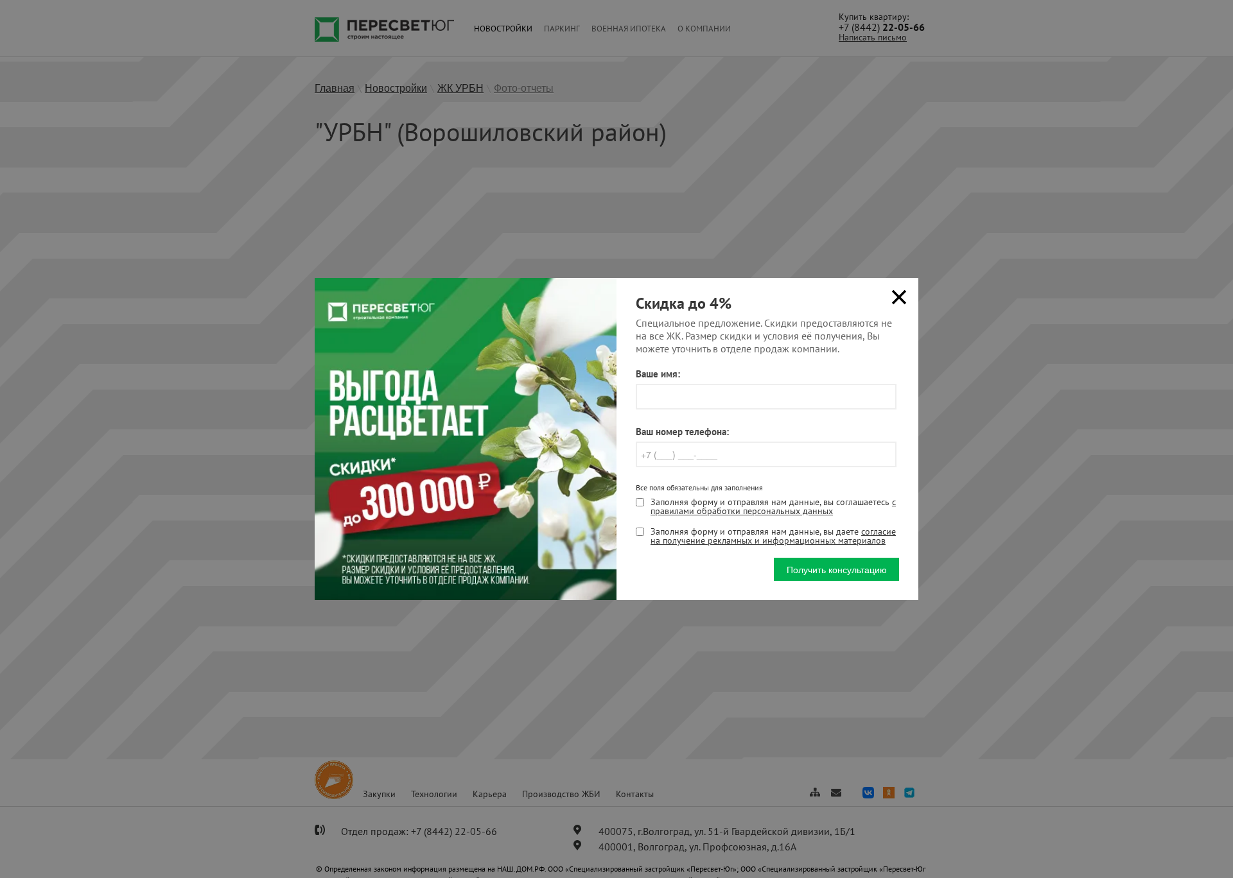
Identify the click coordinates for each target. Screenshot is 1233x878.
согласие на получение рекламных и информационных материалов (773, 536)
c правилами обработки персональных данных (773, 506)
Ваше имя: (658, 374)
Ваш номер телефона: (682, 432)
